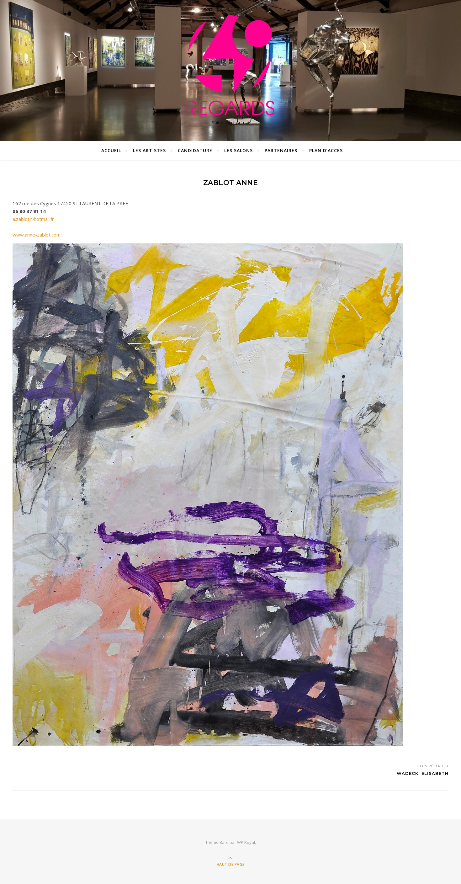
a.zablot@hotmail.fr (33, 219)
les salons (238, 150)
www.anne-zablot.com (37, 235)
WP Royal (246, 842)
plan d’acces (326, 150)
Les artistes (149, 150)
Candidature (195, 150)
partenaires (281, 150)
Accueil (111, 150)
